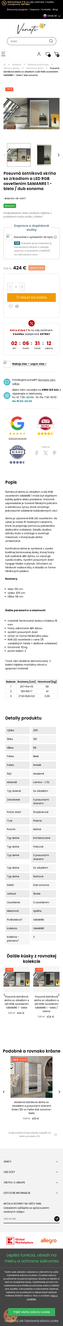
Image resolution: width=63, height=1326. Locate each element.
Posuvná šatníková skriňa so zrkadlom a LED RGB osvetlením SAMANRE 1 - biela (16, 1002)
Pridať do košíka (33, 297)
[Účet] (39, 54)
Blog (55, 9)
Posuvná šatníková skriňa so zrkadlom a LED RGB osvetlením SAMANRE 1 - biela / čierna (46, 1004)
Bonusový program (17, 9)
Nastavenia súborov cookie (42, 1320)
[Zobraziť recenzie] (45, 425)
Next (58, 155)
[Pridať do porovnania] (18, 306)
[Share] (37, 453)
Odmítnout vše (14, 1320)
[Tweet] (45, 453)
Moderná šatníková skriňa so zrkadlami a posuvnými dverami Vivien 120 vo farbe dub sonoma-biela (31, 1107)
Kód (7, 198)
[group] (31, 1092)
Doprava (34, 9)
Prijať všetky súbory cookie (31, 1312)
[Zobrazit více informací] (55, 237)
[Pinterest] (54, 453)
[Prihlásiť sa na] (56, 1218)
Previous (4, 155)
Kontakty (46, 9)
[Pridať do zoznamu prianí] (11, 306)
